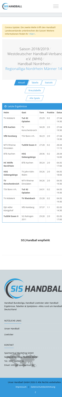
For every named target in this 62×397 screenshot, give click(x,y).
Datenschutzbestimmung (43, 386)
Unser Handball (11, 328)
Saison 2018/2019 (34, 48)
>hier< (32, 33)
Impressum (21, 386)
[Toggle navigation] (56, 6)
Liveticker (8, 334)
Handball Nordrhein (34, 63)
